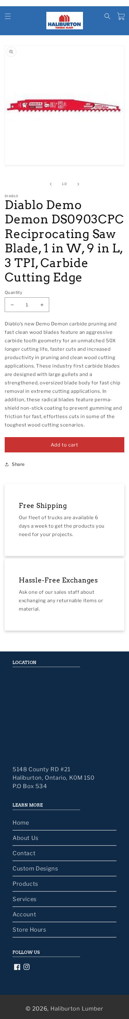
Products (25, 883)
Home (21, 822)
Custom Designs (35, 868)
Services (25, 899)
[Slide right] (78, 184)
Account (24, 914)
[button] (8, 16)
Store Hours (29, 929)
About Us (26, 838)
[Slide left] (51, 184)
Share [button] (18, 464)
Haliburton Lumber (76, 1008)
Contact (24, 853)
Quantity (13, 292)
